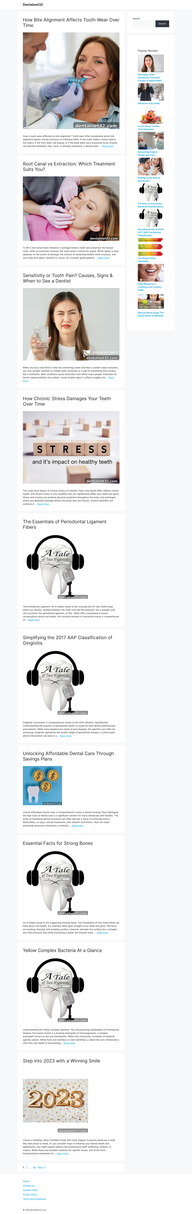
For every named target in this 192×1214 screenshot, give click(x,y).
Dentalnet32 (33, 5)
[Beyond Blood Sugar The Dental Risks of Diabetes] (151, 301)
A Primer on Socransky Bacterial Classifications (150, 205)
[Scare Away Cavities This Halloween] (151, 115)
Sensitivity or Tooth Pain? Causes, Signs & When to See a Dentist (68, 278)
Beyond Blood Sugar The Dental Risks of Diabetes (151, 314)
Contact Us (29, 1185)
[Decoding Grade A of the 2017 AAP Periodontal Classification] (151, 218)
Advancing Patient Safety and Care (147, 153)
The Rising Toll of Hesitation (147, 260)
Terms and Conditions (34, 1199)
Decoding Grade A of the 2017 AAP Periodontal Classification (151, 232)
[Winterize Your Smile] (151, 92)
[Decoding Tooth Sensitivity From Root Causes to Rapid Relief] (151, 63)
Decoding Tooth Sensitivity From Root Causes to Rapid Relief (149, 77)
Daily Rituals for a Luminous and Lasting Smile (149, 287)
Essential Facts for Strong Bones (58, 843)
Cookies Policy (30, 1190)
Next (41, 1167)
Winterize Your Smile (149, 103)
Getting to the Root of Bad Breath (149, 179)
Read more (107, 146)
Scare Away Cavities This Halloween (149, 128)
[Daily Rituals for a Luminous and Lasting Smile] (151, 272)
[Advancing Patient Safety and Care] (151, 140)
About (26, 1181)
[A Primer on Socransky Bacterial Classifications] (151, 192)
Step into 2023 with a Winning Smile (61, 1060)
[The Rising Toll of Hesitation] (151, 247)
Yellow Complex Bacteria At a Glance (62, 950)
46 (34, 1167)
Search (136, 18)
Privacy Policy (30, 1194)
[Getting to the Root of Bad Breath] (151, 166)
